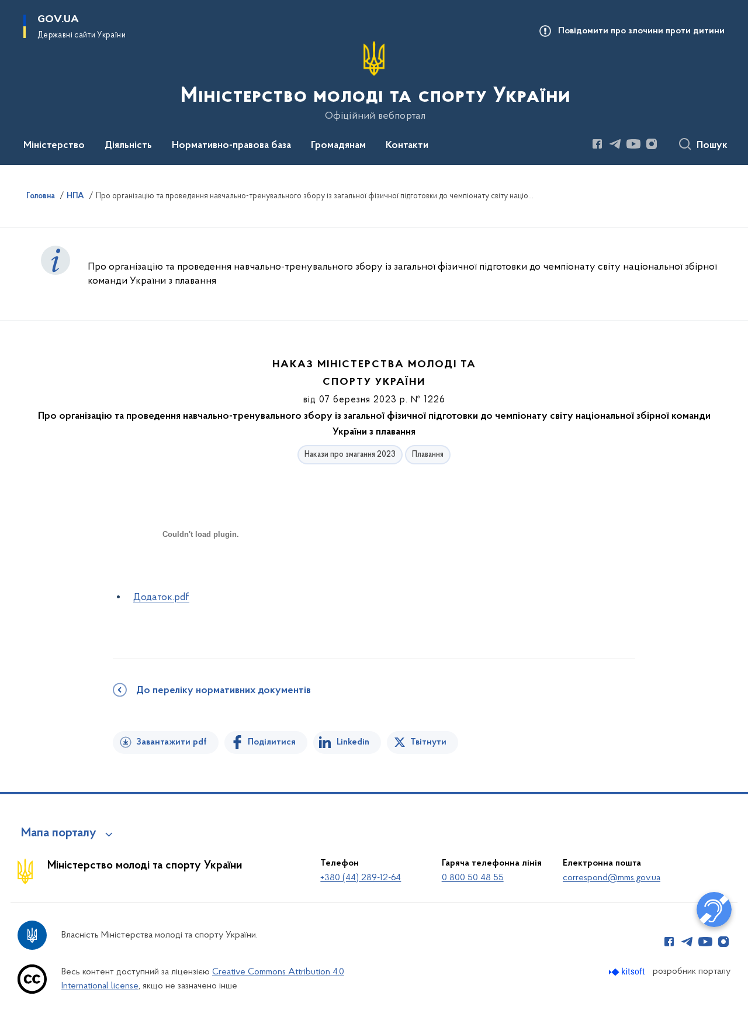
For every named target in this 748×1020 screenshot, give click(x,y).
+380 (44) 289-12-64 (360, 878)
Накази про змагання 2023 (350, 454)
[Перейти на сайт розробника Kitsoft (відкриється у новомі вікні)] (628, 971)
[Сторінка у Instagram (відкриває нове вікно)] (652, 144)
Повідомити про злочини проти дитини (641, 31)
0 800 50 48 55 (473, 878)
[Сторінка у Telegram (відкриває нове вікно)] (615, 144)
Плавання (428, 454)
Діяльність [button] (128, 145)
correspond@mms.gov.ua (611, 878)
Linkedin (353, 742)
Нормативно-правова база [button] (231, 145)
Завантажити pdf (171, 742)
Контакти (407, 145)
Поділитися (272, 742)
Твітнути (428, 742)
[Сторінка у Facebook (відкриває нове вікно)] (597, 144)
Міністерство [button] (54, 145)
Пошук (712, 145)
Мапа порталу (58, 833)
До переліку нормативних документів (223, 690)
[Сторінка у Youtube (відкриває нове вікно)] (633, 144)
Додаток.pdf (161, 597)
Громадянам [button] (338, 145)
